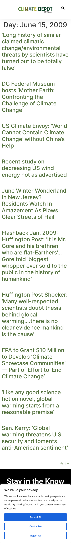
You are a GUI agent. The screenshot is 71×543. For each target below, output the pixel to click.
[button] (8, 10)
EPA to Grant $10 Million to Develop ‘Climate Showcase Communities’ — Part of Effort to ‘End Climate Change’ (33, 363)
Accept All (35, 517)
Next (64, 463)
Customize (35, 526)
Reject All (35, 535)
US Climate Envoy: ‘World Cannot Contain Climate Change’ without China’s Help (34, 136)
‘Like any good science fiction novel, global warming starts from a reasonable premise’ (31, 402)
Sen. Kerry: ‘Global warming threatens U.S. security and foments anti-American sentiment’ (35, 438)
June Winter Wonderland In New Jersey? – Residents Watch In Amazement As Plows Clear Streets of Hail (34, 203)
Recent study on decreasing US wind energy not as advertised (34, 168)
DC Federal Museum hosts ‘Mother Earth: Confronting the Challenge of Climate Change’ (29, 96)
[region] (35, 513)
